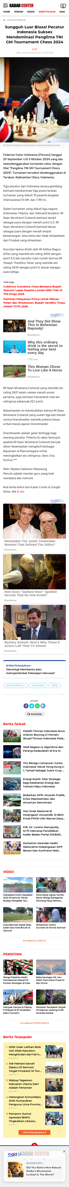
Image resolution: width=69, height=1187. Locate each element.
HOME (6, 11)
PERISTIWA (12, 954)
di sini (20, 491)
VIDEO (8, 872)
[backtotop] (34, 1146)
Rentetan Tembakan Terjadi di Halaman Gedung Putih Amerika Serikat (50, 1010)
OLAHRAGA (38, 685)
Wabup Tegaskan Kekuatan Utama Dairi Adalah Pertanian (24, 1084)
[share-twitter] (31, 705)
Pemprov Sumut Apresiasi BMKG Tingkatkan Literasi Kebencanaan (22, 1117)
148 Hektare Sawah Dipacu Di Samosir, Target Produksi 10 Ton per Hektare (24, 1067)
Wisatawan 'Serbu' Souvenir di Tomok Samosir (51, 926)
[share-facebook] (26, 705)
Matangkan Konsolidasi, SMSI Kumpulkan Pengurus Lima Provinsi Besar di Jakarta (25, 1100)
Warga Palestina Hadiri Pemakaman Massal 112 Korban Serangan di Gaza (16, 980)
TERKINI (18, 11)
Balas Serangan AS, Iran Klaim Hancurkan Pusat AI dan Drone (50, 980)
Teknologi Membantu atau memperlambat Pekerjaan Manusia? (30, 671)
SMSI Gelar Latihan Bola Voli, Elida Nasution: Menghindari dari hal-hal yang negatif (25, 1050)
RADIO (31, 11)
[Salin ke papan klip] (43, 705)
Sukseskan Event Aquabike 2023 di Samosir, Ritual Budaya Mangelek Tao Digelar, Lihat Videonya (17, 898)
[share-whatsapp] (37, 705)
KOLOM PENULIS (15, 685)
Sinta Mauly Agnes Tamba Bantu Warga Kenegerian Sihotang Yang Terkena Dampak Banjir (50, 898)
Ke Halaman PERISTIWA (33, 1023)
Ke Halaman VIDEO (33, 940)
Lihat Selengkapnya (34, 1132)
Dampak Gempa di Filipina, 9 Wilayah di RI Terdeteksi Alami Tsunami (17, 1010)
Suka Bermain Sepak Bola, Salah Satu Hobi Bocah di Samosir (17, 927)
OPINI (54, 685)
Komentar (36, 714)
